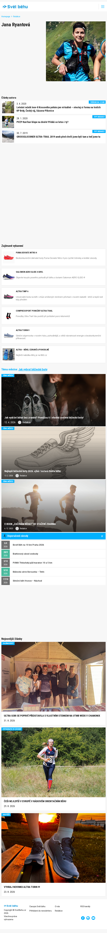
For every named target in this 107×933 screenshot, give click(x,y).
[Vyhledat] (94, 6)
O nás (57, 906)
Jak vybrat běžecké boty (32, 369)
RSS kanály (85, 906)
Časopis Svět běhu (37, 906)
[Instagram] (88, 918)
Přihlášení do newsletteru (40, 911)
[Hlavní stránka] (14, 6)
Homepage (5, 16)
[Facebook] (82, 918)
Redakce (16, 16)
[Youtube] (93, 918)
